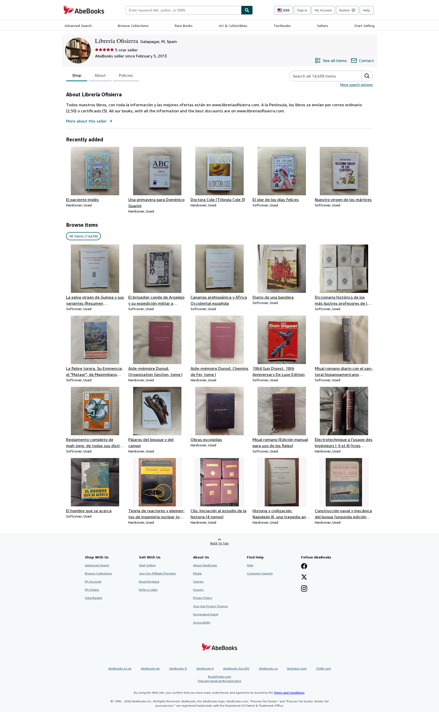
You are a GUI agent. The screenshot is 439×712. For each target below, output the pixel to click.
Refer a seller (148, 590)
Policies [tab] (126, 75)
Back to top (219, 543)
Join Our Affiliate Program (157, 573)
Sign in (302, 10)
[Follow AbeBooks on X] (304, 577)
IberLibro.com (297, 668)
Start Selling (364, 25)
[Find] (247, 10)
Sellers (322, 25)
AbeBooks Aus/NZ (236, 668)
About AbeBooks (205, 565)
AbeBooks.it (205, 668)
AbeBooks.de (150, 668)
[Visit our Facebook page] (304, 566)
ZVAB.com (323, 668)
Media (197, 573)
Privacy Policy (202, 598)
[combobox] (183, 10)
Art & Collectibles (233, 25)
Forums (198, 590)
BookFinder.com (219, 679)
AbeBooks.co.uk (119, 668)
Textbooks (282, 25)
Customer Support (260, 573)
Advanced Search (78, 25)
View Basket (93, 598)
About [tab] (100, 75)
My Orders (92, 590)
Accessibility (201, 622)
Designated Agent (205, 614)
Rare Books (184, 25)
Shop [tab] (76, 75)
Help (366, 10)
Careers (198, 581)
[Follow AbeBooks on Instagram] (304, 589)
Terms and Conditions (289, 692)
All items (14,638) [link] (83, 236)
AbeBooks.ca (268, 668)
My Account (323, 10)
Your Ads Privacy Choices (210, 606)
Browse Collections (133, 25)
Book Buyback (149, 581)
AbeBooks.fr (178, 668)
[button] (367, 76)
